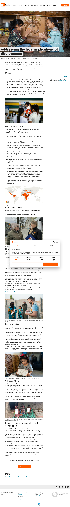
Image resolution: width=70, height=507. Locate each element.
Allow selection (35, 264)
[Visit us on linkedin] (65, 487)
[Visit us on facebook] (56, 487)
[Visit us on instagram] (59, 487)
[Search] (59, 5)
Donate (65, 5)
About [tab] (51, 245)
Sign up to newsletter (24, 466)
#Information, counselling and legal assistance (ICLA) (16, 476)
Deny (19, 264)
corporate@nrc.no (63, 80)
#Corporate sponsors (33, 476)
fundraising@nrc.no (38, 495)
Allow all (50, 264)
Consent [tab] (18, 245)
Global (66, 77)
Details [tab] (35, 245)
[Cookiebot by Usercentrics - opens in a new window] (53, 242)
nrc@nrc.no (20, 494)
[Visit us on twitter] (62, 487)
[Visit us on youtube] (68, 487)
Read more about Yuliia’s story (12, 291)
